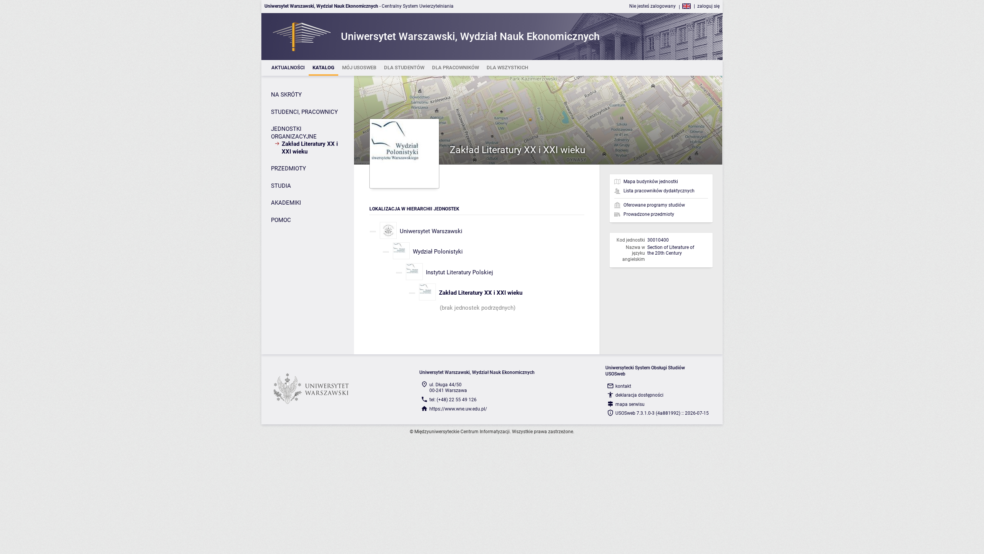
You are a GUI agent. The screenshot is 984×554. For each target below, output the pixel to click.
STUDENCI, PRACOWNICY (304, 111)
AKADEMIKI (286, 202)
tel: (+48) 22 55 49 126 (453, 399)
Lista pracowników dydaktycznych (659, 191)
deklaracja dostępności (639, 395)
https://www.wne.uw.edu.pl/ (458, 409)
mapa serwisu (630, 404)
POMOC (281, 220)
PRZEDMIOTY (288, 168)
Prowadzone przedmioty (648, 214)
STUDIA (281, 185)
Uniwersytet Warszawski (431, 231)
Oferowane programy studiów (654, 205)
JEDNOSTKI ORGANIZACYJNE (294, 132)
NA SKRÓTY (286, 94)
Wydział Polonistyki (438, 251)
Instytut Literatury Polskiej (459, 272)
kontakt (623, 386)
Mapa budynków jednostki (650, 181)
